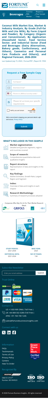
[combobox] (9, 93)
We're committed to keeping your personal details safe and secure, (23, 118)
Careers (5, 360)
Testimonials (7, 351)
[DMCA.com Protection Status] (7, 285)
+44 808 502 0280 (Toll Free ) (21, 312)
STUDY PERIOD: (12, 249)
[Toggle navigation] (43, 5)
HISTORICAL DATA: (12, 254)
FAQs (4, 348)
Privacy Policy (18, 119)
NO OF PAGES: (36, 254)
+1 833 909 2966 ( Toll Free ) (21, 309)
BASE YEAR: (36, 249)
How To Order (8, 363)
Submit (24, 126)
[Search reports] (38, 5)
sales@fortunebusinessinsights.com (22, 321)
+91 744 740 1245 (18, 316)
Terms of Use (8, 354)
